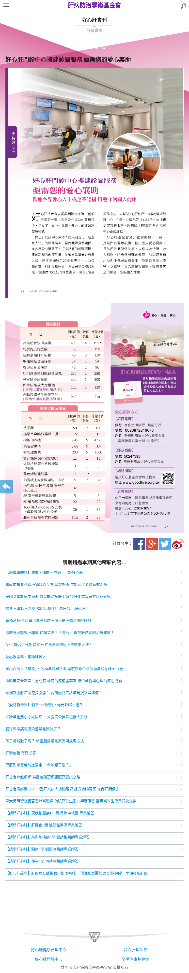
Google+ (152, 544)
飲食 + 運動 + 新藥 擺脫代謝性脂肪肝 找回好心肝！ (47, 609)
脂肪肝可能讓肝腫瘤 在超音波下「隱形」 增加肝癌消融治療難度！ (59, 633)
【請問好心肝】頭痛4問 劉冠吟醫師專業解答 (42, 849)
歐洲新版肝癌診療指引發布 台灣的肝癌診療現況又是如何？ (53, 693)
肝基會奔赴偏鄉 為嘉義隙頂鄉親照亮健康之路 (42, 777)
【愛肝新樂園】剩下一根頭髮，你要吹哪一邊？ (44, 705)
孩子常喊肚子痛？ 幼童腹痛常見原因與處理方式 (44, 741)
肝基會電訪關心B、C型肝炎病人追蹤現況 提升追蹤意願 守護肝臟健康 (62, 789)
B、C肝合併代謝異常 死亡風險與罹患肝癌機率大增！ (49, 645)
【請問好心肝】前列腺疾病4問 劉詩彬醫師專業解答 (47, 837)
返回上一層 (6, 486)
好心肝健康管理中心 (48, 950)
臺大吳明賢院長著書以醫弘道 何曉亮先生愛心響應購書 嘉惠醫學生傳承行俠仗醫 (71, 801)
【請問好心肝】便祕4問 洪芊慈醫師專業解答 (42, 861)
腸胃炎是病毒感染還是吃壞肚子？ (33, 729)
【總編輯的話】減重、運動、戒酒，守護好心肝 (44, 573)
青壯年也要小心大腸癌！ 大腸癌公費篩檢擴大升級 (46, 717)
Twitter (165, 544)
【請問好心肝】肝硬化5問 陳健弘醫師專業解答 (43, 825)
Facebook (139, 544)
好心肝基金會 (135, 950)
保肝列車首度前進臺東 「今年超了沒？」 (39, 765)
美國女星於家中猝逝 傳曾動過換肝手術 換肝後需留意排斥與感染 (58, 597)
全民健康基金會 (135, 959)
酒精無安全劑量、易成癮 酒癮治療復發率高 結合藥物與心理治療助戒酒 (63, 681)
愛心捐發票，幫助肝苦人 (25, 657)
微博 (178, 544)
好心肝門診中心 (49, 959)
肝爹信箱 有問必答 (20, 753)
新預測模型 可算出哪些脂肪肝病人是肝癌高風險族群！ (50, 621)
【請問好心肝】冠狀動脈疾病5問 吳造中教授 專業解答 (49, 813)
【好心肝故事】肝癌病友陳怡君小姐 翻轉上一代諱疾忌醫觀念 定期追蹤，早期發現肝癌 (76, 873)
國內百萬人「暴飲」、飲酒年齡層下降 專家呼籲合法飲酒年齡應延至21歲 (64, 669)
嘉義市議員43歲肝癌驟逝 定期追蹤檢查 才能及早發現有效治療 (56, 585)
